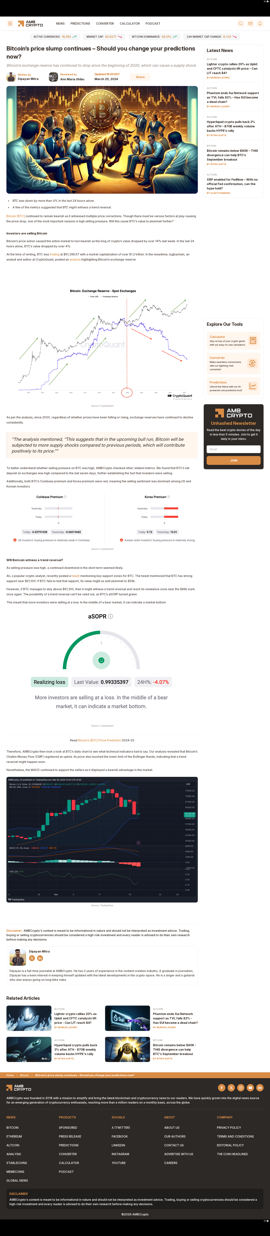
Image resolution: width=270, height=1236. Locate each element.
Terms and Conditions (235, 1136)
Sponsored (68, 1127)
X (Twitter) (121, 1127)
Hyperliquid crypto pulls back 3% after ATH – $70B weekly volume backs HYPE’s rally (231, 126)
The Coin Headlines (232, 1154)
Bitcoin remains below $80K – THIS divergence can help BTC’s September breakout (232, 155)
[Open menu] (10, 23)
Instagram (120, 1154)
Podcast (153, 23)
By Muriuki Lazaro (65, 1027)
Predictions (80, 23)
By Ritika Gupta (64, 1058)
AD (265, 1)
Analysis (13, 1154)
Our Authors (175, 1136)
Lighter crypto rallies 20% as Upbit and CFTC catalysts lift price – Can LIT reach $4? (232, 68)
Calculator (130, 23)
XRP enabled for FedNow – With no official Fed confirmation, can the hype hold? (232, 184)
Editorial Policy (230, 1145)
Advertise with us (178, 1154)
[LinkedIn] (40, 958)
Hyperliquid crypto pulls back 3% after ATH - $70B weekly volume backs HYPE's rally (75, 1049)
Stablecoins (16, 1163)
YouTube (119, 1163)
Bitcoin (157, 1040)
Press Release (70, 1136)
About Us (171, 1127)
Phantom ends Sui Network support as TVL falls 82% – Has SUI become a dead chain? (233, 97)
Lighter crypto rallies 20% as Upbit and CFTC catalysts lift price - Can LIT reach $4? (75, 1018)
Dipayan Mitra (28, 79)
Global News (17, 1180)
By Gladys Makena (218, 193)
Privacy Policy (229, 1127)
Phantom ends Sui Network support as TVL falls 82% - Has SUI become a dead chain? (175, 1018)
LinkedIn (118, 1145)
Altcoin (59, 1009)
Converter (105, 23)
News (60, 23)
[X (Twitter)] (32, 958)
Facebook (120, 1136)
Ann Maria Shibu (72, 79)
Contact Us (174, 1145)
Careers (170, 1163)
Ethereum (14, 1136)
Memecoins (15, 1172)
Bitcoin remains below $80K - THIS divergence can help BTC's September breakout (174, 1049)
